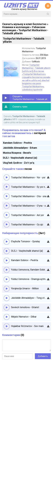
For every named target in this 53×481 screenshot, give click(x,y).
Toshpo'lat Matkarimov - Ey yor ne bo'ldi (29, 187)
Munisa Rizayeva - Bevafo (17, 152)
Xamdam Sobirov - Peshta (17, 142)
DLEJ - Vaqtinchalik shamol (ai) (20, 157)
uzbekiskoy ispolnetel (32, 89)
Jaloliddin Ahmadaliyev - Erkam (20, 147)
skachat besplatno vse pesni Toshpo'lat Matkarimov (35, 83)
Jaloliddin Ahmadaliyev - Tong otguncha (29, 298)
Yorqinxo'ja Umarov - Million (25, 288)
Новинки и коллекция (15, 27)
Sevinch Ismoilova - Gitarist (25, 307)
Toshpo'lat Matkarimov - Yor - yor (28, 177)
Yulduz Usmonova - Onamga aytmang (29, 279)
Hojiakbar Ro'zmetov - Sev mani (27, 326)
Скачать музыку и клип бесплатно (24, 24)
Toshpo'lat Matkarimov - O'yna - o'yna (29, 205)
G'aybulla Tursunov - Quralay (25, 241)
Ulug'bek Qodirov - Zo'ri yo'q (18, 162)
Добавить (43, 356)
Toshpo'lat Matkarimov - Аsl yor (27, 215)
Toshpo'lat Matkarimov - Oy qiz (27, 224)
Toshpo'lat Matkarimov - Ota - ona (28, 196)
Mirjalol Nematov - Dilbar (24, 316)
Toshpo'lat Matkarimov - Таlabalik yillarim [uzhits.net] (36, 68)
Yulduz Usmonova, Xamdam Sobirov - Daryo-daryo (29, 269)
